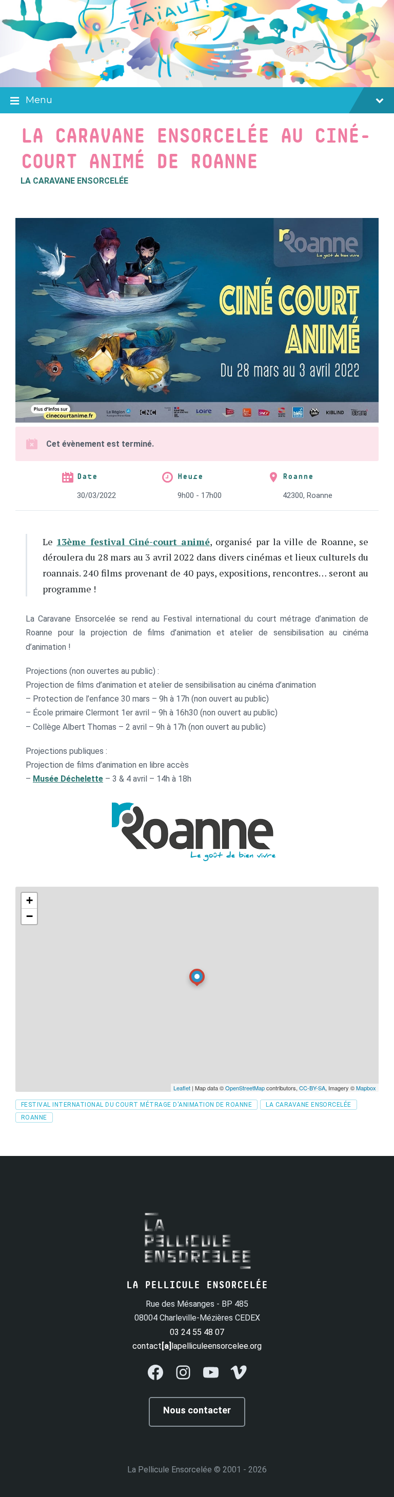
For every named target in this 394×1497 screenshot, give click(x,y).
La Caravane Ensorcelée (74, 181)
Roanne (298, 476)
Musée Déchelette (68, 779)
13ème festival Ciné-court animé (133, 541)
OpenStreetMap (245, 1088)
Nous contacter (197, 1410)
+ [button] (29, 900)
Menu (39, 100)
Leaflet (181, 1088)
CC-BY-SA (312, 1088)
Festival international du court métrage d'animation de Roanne (136, 1104)
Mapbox (366, 1088)
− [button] (29, 916)
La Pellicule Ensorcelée (169, 1469)
